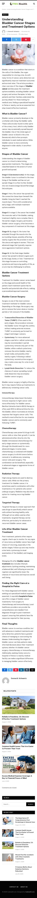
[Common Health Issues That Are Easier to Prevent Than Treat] (18, 735)
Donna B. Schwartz (13, 31)
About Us (24, 887)
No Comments (13, 34)
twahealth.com (30, 892)
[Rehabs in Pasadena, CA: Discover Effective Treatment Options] (18, 705)
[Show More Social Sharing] (33, 39)
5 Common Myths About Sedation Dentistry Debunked (23, 869)
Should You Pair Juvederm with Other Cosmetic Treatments (24, 857)
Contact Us (13, 887)
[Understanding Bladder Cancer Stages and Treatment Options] (18, 54)
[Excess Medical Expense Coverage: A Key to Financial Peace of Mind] (18, 764)
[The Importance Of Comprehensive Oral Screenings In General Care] (7, 821)
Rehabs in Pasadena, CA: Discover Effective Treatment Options (24, 844)
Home (4, 9)
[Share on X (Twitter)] (16, 39)
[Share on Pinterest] (26, 39)
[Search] (34, 3)
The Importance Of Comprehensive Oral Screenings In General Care (25, 820)
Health (5, 14)
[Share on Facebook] (6, 39)
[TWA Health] (18, 3)
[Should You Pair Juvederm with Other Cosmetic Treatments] (7, 857)
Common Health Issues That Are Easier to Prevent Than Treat (24, 832)
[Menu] (3, 3)
